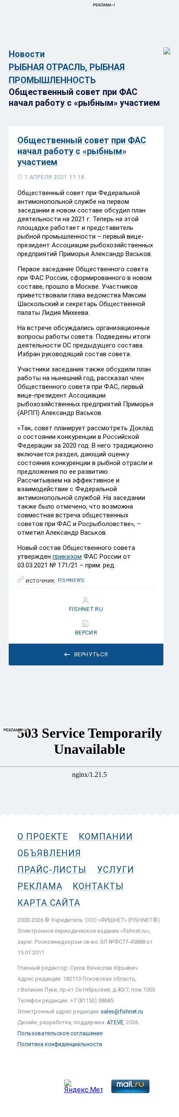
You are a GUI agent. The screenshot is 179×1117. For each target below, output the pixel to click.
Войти (161, 46)
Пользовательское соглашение (60, 1033)
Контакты (98, 886)
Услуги (115, 869)
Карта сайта (48, 903)
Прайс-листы (51, 869)
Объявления (49, 853)
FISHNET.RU (86, 609)
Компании (106, 836)
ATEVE (115, 1022)
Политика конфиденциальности (59, 1044)
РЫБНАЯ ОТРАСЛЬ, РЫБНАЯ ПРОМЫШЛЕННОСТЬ (67, 73)
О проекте (42, 836)
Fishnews (71, 580)
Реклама (39, 886)
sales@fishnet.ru (122, 1011)
